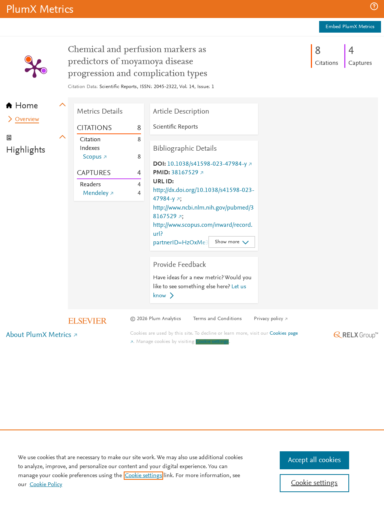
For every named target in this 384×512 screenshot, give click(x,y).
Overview (27, 120)
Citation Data (82, 87)
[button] (374, 6)
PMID (160, 173)
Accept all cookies (314, 460)
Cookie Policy (46, 485)
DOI (158, 164)
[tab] (37, 103)
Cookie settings (212, 341)
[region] (192, 471)
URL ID (162, 182)
